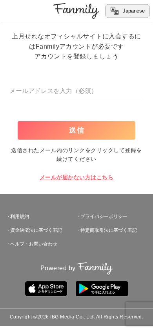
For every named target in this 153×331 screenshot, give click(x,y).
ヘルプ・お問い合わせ (33, 244)
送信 (77, 130)
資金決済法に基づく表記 (36, 230)
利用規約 (19, 216)
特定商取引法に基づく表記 (108, 230)
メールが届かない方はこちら (76, 177)
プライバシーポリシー (104, 216)
